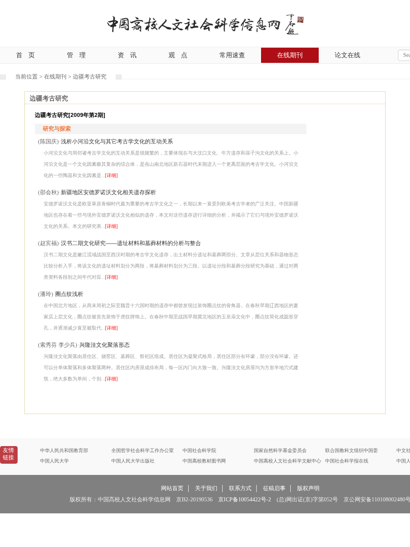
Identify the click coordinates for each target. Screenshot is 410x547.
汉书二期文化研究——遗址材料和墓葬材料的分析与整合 (131, 243)
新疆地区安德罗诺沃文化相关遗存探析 (108, 192)
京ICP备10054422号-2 (244, 500)
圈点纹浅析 (69, 294)
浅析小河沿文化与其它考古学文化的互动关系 (117, 141)
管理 (76, 55)
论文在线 (347, 55)
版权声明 (308, 488)
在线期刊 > (58, 77)
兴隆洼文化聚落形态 (104, 345)
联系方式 (240, 488)
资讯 (127, 55)
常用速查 (232, 55)
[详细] (111, 175)
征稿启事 (274, 488)
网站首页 (172, 488)
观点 (178, 55)
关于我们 (206, 488)
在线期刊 (290, 55)
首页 (25, 55)
